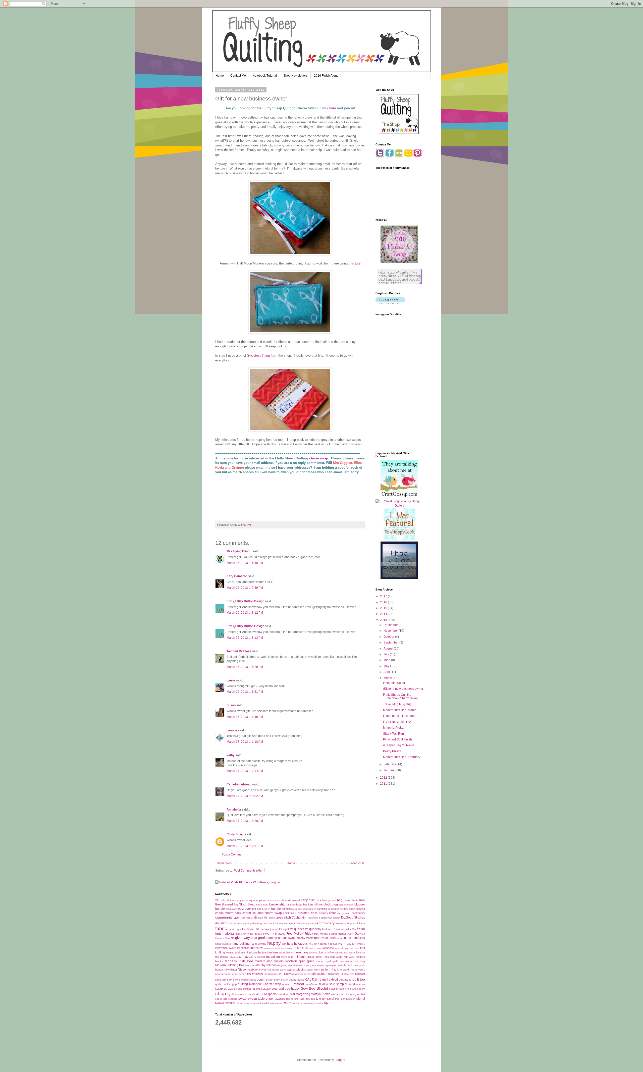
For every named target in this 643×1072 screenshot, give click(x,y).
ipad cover (287, 948)
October (389, 636)
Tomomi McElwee (239, 651)
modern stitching (355, 961)
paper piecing (296, 969)
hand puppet (223, 943)
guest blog (351, 938)
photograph (271, 974)
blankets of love (313, 904)
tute (357, 263)
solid (264, 994)
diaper (336, 917)
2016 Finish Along (326, 75)
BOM (240, 908)
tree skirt (340, 998)
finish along (224, 933)
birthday (297, 904)
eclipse (274, 923)
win (281, 1003)
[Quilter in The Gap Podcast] (399, 578)
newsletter (231, 969)
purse (300, 979)
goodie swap (287, 938)
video (246, 1003)
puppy (292, 979)
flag (237, 933)
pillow (287, 973)
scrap (219, 988)
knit (362, 948)
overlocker (273, 969)
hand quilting (241, 943)
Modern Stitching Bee (230, 965)
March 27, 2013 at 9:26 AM (245, 821)
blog (335, 904)
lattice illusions (268, 952)
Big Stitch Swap (244, 904)
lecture (313, 952)
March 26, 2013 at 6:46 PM (245, 563)
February (390, 764)
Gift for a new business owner (403, 688)
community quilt (227, 917)
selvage (266, 988)
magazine (249, 956)
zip (326, 1003)
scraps (228, 988)
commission (343, 913)
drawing (257, 923)
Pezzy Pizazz (392, 751)
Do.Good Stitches (353, 917)
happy (274, 943)
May (387, 666)
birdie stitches (280, 904)
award (296, 900)
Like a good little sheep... (400, 716)
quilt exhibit (330, 979)
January (389, 770)
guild (362, 937)
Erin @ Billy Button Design (245, 601)
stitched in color (340, 994)
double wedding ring (240, 923)
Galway (360, 933)
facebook (247, 929)
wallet (265, 1003)
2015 (384, 608)
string (353, 994)
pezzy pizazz (255, 973)
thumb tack (297, 998)
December (391, 625)
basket (347, 900)
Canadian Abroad (239, 784)
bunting (286, 908)
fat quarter (297, 929)
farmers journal (269, 929)
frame (281, 933)
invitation (269, 948)
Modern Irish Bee (239, 961)
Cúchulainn (299, 917)
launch (290, 952)
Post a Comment (233, 854)
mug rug (282, 965)
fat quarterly (313, 929)
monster (250, 965)
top (313, 998)
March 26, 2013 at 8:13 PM (245, 637)
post (253, 979)
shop (220, 993)
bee (362, 900)
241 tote (220, 900)
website (274, 1003)
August (389, 648)
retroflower (312, 984)
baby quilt (307, 900)
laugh (282, 952)
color (332, 913)
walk (258, 1003)
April (387, 672)
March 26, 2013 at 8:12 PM (245, 612)
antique (250, 900)
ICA (354, 943)
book (248, 908)
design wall (325, 917)
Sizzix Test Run (393, 733)
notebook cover (256, 969)
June (387, 660)
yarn (310, 1003)
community (358, 913)
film (354, 929)
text (288, 998)
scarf (352, 984)
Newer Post (224, 863)
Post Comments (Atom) (249, 870)
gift (232, 937)
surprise (232, 998)
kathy (231, 755)
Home (220, 75)
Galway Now (222, 938)
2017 (384, 596)
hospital (322, 943)
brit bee (256, 908)
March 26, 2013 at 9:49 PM (245, 717)
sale (332, 984)
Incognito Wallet (394, 683)
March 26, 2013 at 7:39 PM (245, 587)
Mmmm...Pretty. (393, 727)
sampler (341, 984)
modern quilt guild (299, 961)
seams (256, 988)
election (283, 923)
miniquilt (300, 956)
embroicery (309, 923)
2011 (384, 783)
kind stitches (352, 948)
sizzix (243, 994)
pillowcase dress (300, 974)
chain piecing (357, 908)
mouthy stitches (266, 965)
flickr (243, 933)
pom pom (232, 979)
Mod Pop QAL (345, 956)
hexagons (301, 943)
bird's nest (262, 904)
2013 (384, 620)
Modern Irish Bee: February (401, 757)
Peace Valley (357, 969)
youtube (318, 1003)
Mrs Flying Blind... (239, 551)
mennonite (287, 956)
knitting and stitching (238, 952)
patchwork (313, 969)
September (391, 642)
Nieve (242, 969)
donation (221, 923)
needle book (345, 965)
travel (330, 998)
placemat (349, 974)
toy (324, 998)
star (292, 994)
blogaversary (346, 904)
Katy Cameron (237, 576)
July (387, 654)
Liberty (322, 952)
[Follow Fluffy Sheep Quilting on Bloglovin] (390, 303)
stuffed (361, 994)
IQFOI (304, 947)
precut (269, 979)
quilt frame (345, 979)
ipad (277, 948)
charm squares (252, 913)
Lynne (231, 680)
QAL (308, 979)
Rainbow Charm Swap (265, 984)
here (333, 108)
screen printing (242, 988)
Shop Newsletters (295, 75)
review (323, 984)
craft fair (262, 917)
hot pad (332, 943)
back (318, 900)
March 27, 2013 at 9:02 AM (245, 796)
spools (272, 994)
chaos (219, 913)
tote (318, 998)
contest (245, 917)
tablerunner (266, 998)
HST (341, 943)
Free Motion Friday (299, 933)
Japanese (328, 947)
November (391, 630)
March (388, 678)
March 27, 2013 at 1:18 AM (245, 741)
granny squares (325, 938)
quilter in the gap (226, 984)
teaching (280, 998)
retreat (299, 984)
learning (301, 952)
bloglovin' (231, 908)
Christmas (302, 913)
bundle (276, 908)
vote (253, 1003)
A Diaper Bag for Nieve (398, 745)
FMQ (266, 933)
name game (309, 965)
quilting (243, 984)
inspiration (243, 947)
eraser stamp (344, 923)
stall (279, 994)
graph (340, 938)
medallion (273, 956)
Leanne (232, 730)
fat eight (284, 929)
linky (330, 952)
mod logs (329, 956)
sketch (251, 994)
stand (286, 994)
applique (261, 900)
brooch (266, 908)
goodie (272, 938)
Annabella (234, 809)
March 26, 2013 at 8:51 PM (245, 691)
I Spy (348, 943)
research (287, 984)
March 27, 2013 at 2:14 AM (245, 771)
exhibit (356, 923)
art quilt (279, 900)
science (360, 984)
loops (352, 952)
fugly (350, 933)
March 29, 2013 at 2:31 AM (245, 846)
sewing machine (339, 988)
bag (339, 900)
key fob (339, 948)
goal (254, 938)
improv (361, 943)
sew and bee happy (286, 988)
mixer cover (315, 956)
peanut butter (223, 974)
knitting (220, 952)
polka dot (220, 979)
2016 (384, 602)
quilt (316, 979)
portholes (244, 979)
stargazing (303, 994)
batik (355, 900)
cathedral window (338, 908)
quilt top (358, 979)
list (336, 952)
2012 (384, 777)
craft (254, 917)
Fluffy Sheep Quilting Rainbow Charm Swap (400, 696)
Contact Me (238, 75)
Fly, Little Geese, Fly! (397, 722)
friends (342, 933)
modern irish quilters (269, 961)
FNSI (274, 933)
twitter (239, 1003)
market (261, 956)
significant (233, 994)
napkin (333, 965)
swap (242, 998)
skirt (258, 994)
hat (284, 943)
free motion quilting (325, 933)
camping (322, 908)
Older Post (356, 863)
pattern (326, 969)
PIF (281, 974)
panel (283, 969)
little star (343, 952)
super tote (221, 998)
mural (291, 965)
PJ (341, 974)
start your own (320, 994)
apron (270, 900)
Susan (231, 705)
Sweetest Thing (258, 355)
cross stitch (283, 917)
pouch (261, 979)
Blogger (340, 1060)
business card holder (303, 908)
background (329, 900)
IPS (297, 947)
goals (262, 938)
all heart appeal (236, 900)
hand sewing (258, 943)
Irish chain (315, 948)
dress (266, 923)
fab (363, 923)
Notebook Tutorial (264, 75)
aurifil (288, 900)
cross (272, 917)
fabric (221, 928)
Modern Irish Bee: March (399, 710)
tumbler (350, 998)
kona (254, 952)
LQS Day (235, 956)
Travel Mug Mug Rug (397, 704)
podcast (360, 973)
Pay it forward (340, 969)
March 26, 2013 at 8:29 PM (245, 667)
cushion (313, 917)
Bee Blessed (224, 904)
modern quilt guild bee (330, 961)
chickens (288, 913)
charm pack (233, 913)
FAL (257, 929)
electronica (295, 923)
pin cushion (319, 974)
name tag (323, 965)
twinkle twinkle (225, 1003)
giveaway (242, 938)
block (327, 904)
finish (361, 929)
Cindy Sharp (235, 834)
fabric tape (235, 929)
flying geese (254, 933)
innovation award (225, 947)
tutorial (360, 998)
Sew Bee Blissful (314, 988)
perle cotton (239, 974)
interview (256, 948)
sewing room (357, 988)
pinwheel (333, 973)
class (313, 913)
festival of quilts (341, 929)
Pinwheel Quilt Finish (397, 739)
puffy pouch (281, 979)
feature (326, 929)
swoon (252, 998)
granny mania (305, 937)
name (298, 965)
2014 (384, 614)
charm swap (318, 458)
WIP (287, 1003)
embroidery (325, 923)
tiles (307, 998)
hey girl (313, 943)
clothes (323, 913)
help (290, 943)
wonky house (299, 1003)
